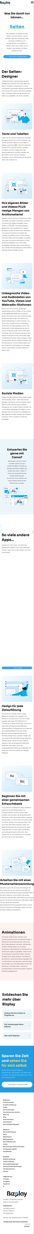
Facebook (6, 1184)
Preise (5, 1107)
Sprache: (27, 1224)
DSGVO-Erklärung (9, 1159)
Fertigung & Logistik (10, 1149)
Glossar (5, 1171)
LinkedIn (6, 1179)
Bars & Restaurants (9, 1142)
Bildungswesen (8, 1139)
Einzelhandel (7, 1151)
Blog (4, 1117)
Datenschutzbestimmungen (12, 1166)
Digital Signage (18, 81)
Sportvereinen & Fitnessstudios (13, 1146)
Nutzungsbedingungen (11, 1164)
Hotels (5, 1144)
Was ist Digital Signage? (11, 1124)
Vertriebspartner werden (11, 1112)
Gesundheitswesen (9, 1132)
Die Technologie (8, 1110)
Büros (5, 1134)
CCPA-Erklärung (8, 1161)
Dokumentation (8, 1119)
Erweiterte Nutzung (9, 1105)
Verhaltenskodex (9, 1169)
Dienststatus (7, 1122)
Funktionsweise (8, 1102)
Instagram (6, 1181)
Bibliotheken (7, 1137)
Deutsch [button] (27, 1226)
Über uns (6, 1114)
